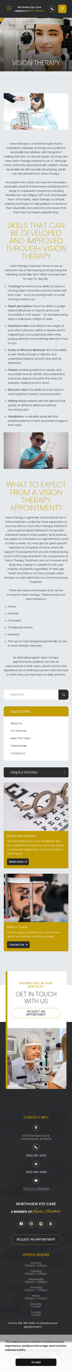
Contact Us (17, 753)
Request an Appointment (36, 1013)
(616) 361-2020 (36, 1155)
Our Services (18, 731)
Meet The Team (20, 738)
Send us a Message (36, 1188)
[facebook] (21, 1224)
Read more (16, 861)
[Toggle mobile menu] (9, 8)
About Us (16, 723)
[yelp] (51, 1224)
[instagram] (31, 1224)
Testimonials (18, 746)
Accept (36, 1362)
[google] (41, 1224)
